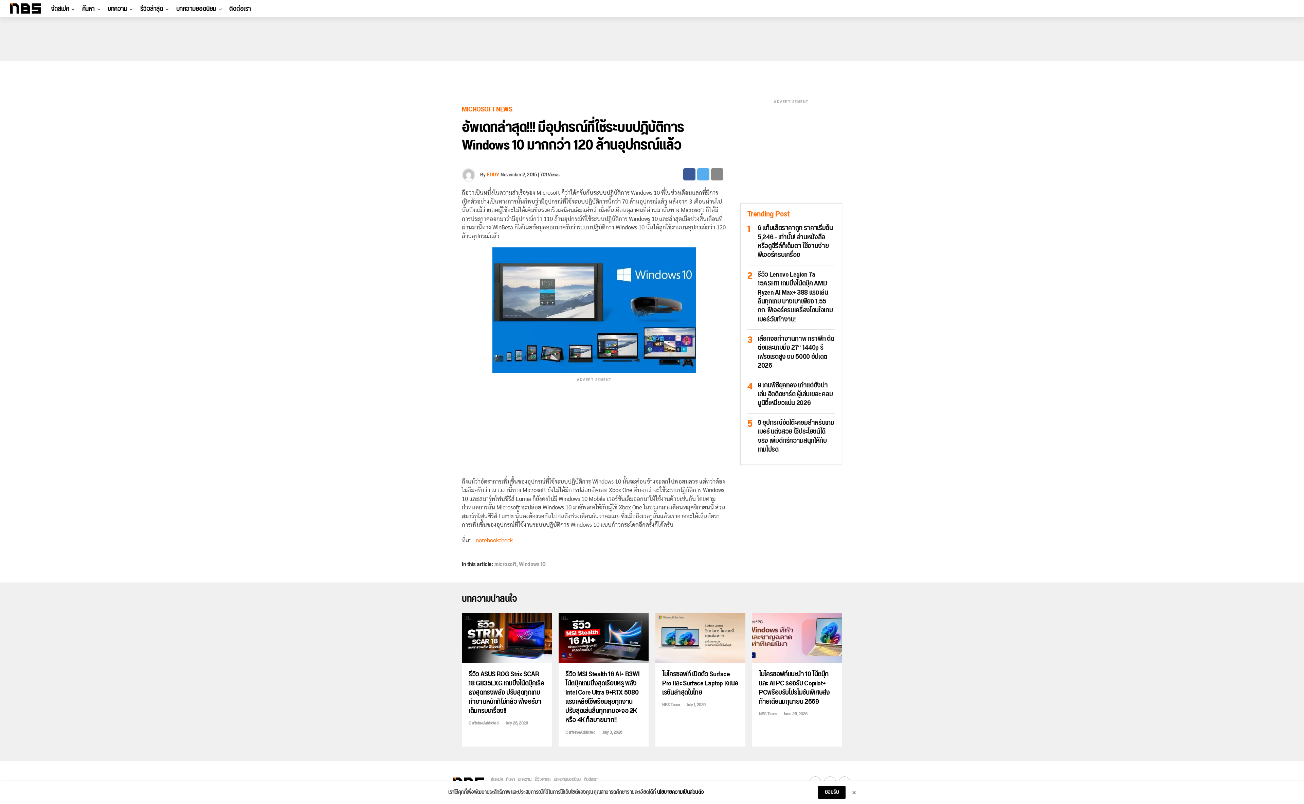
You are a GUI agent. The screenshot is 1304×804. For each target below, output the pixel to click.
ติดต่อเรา (240, 8)
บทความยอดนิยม (196, 8)
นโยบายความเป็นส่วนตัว (680, 792)
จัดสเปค (60, 8)
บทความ (117, 8)
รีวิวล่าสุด (151, 8)
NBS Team (671, 704)
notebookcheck (494, 540)
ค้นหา (88, 8)
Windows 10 (532, 564)
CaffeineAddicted (484, 723)
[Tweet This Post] (703, 174)
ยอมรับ (832, 792)
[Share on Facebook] (689, 174)
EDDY (493, 175)
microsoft (505, 564)
